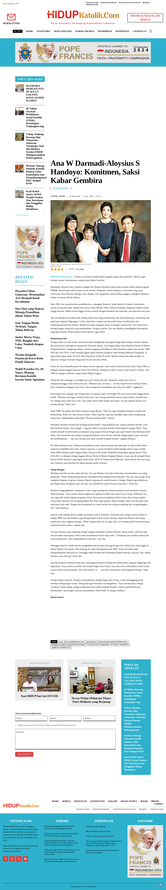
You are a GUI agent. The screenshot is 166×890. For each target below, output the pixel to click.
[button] (150, 31)
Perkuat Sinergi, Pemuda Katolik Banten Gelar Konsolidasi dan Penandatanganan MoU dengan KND (36, 174)
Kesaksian (60, 188)
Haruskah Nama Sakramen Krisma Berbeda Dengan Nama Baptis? (102, 851)
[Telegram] (148, 195)
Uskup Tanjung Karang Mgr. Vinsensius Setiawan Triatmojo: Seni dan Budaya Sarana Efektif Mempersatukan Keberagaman (35, 146)
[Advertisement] (101, 93)
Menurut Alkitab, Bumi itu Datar (98, 831)
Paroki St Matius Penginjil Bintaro (68, 645)
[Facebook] (131, 195)
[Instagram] (12, 859)
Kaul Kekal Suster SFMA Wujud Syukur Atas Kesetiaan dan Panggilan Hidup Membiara (34, 200)
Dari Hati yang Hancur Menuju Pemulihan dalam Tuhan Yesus (29, 312)
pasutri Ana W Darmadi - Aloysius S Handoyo (108, 645)
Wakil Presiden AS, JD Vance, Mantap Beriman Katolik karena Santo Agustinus (30, 374)
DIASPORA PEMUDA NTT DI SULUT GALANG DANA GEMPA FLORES (35, 93)
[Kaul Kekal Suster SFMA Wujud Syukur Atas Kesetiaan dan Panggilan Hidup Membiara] (19, 194)
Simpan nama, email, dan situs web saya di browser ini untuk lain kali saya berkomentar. (47, 725)
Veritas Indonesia (22, 215)
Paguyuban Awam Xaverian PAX (113, 642)
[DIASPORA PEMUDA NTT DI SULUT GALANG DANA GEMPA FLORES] (19, 88)
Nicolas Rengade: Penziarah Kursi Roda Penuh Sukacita (29, 358)
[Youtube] (25, 859)
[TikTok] (18, 859)
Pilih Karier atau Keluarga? (96, 826)
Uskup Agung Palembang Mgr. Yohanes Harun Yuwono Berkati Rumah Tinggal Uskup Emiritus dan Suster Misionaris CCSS (103, 843)
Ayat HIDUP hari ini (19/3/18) (39, 696)
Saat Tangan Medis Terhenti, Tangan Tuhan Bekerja (27, 326)
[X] (137, 195)
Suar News (126, 776)
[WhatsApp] (142, 195)
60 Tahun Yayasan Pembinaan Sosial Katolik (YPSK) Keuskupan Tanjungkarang (35, 117)
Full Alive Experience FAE (71, 642)
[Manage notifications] (160, 885)
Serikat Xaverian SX (61, 648)
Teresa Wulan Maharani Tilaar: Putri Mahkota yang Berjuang (91, 700)
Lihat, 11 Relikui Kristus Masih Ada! (100, 836)
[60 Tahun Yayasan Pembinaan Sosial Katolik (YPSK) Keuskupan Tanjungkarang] (19, 111)
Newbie (62, 196)
